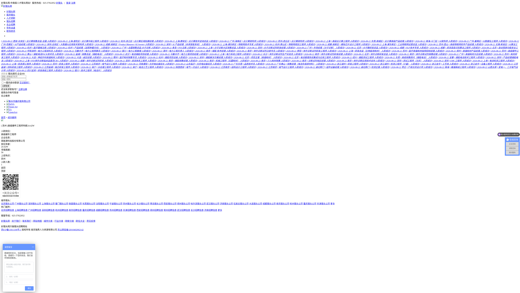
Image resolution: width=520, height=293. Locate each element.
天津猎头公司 (323, 204)
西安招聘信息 (143, 210)
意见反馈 (91, 221)
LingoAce (13, 112)
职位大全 (80, 221)
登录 (68, 3)
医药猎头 (10, 15)
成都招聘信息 (102, 210)
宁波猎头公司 (115, 204)
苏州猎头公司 (129, 204)
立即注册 (22, 89)
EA (10, 109)
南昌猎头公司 (75, 204)
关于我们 (16, 221)
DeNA (11, 104)
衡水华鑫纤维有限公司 (19, 101)
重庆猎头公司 (309, 204)
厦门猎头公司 (61, 204)
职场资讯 (10, 31)
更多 (332, 204)
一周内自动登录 (11, 83)
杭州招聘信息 (61, 210)
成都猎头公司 (269, 204)
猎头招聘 (10, 21)
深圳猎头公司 (34, 204)
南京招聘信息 (75, 210)
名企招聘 (10, 24)
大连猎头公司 (255, 204)
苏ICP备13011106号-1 (11, 230)
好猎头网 (10, 11)
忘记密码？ (25, 83)
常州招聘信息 (170, 210)
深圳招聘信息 (48, 210)
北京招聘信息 (7, 210)
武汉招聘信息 (183, 210)
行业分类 (59, 221)
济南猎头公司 (226, 204)
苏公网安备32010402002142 (71, 230)
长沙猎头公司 (143, 204)
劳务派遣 (10, 28)
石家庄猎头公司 (241, 204)
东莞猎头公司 (88, 204)
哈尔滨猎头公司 (198, 204)
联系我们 (26, 221)
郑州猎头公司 (183, 204)
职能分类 (69, 221)
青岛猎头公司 (156, 204)
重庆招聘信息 (88, 210)
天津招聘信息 (129, 210)
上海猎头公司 (48, 204)
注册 (73, 3)
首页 (3, 117)
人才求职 (10, 18)
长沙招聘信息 (197, 210)
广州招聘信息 (34, 210)
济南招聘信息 (210, 210)
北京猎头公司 (7, 204)
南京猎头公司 (282, 204)
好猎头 (59, 3)
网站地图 (37, 221)
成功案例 (12, 117)
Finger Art (13, 107)
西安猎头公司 (170, 204)
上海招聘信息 (21, 210)
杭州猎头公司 (296, 204)
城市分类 (48, 221)
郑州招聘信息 (156, 210)
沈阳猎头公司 (102, 204)
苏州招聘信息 (115, 210)
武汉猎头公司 (212, 204)
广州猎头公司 (21, 204)
